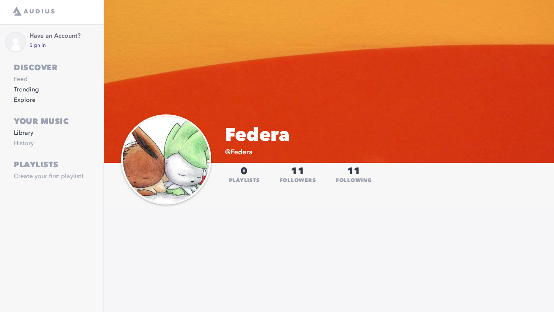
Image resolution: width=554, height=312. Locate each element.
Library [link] (23, 133)
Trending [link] (26, 90)
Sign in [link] (37, 45)
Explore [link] (24, 100)
